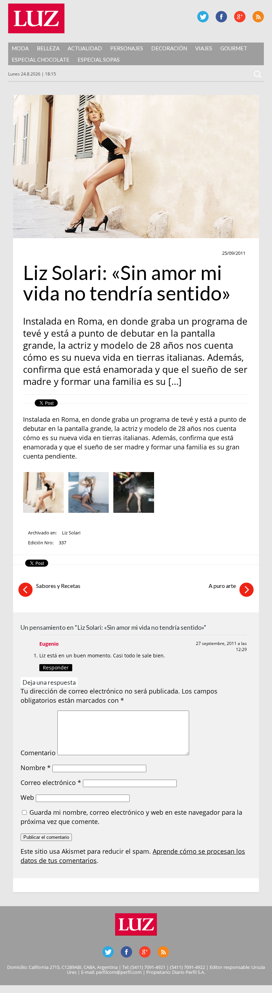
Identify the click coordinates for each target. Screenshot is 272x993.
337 (62, 542)
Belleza (48, 48)
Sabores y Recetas (58, 585)
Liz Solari (71, 532)
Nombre (36, 767)
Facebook (221, 16)
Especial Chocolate (40, 59)
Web (27, 797)
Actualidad (85, 48)
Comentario (38, 752)
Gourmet (233, 48)
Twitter (203, 16)
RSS (258, 16)
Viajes (203, 48)
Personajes (126, 48)
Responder (56, 667)
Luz (36, 18)
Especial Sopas (99, 59)
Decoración (169, 48)
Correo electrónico (51, 782)
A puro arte (222, 585)
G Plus (239, 16)
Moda (20, 48)
